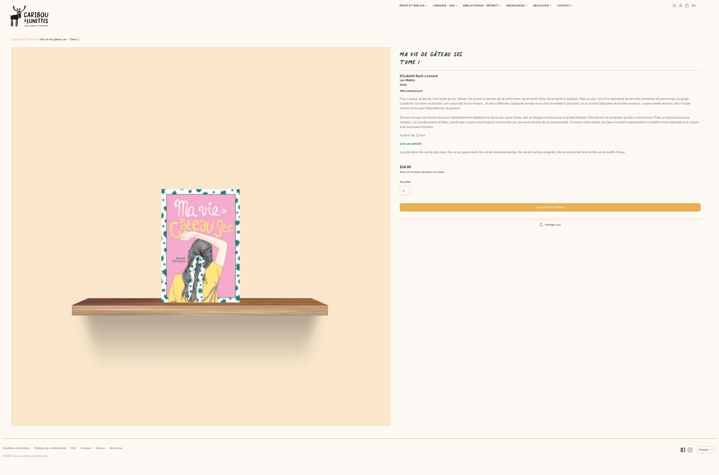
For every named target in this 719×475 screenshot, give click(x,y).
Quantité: (405, 182)
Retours (100, 448)
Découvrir (541, 5)
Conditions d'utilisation (16, 448)
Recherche (116, 448)
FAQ (73, 448)
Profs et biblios (412, 5)
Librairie (16, 39)
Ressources (515, 5)
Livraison (86, 448)
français (703, 449)
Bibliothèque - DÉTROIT (480, 5)
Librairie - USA (444, 5)
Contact (563, 5)
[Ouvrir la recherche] (674, 5)
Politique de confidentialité (50, 448)
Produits (31, 39)
